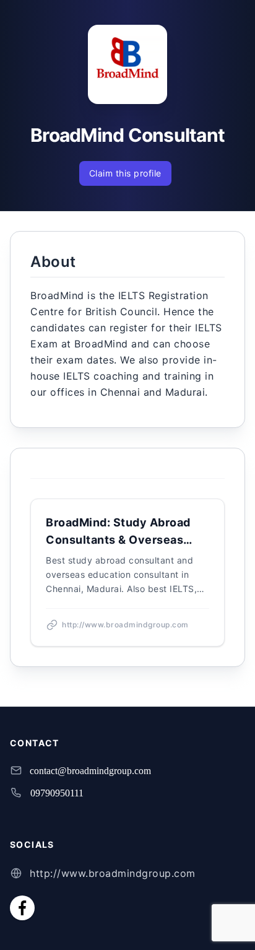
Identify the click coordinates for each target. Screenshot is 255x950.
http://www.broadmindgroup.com (113, 873)
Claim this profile (125, 173)
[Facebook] (22, 908)
